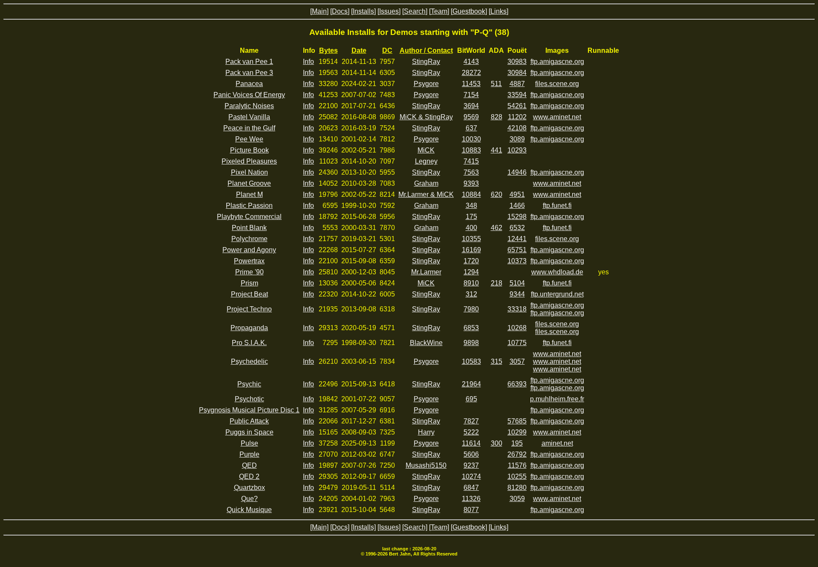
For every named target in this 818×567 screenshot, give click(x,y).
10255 (517, 476)
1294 (471, 272)
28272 (471, 72)
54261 (517, 105)
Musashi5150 (426, 465)
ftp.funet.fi (557, 205)
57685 (517, 421)
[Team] (439, 11)
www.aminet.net (557, 117)
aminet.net (557, 443)
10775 (517, 342)
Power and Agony (249, 249)
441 (496, 150)
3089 (517, 139)
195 (517, 443)
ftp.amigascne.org (557, 61)
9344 (517, 294)
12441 (517, 238)
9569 (471, 117)
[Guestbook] (469, 11)
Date (358, 50)
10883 (471, 150)
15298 (517, 216)
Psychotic (249, 399)
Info (308, 61)
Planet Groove (249, 183)
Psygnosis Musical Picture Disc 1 (249, 410)
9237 (471, 465)
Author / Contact (426, 50)
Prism (249, 283)
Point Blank (249, 227)
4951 (517, 194)
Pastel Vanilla (249, 117)
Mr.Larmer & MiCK (426, 194)
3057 (517, 361)
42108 (517, 128)
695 (471, 399)
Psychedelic (249, 361)
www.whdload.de (557, 272)
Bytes (328, 50)
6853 (471, 327)
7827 (471, 421)
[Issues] (388, 11)
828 (496, 117)
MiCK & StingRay (426, 117)
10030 (471, 139)
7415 (471, 161)
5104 (517, 283)
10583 (471, 361)
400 (471, 227)
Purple (249, 454)
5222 (471, 432)
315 (496, 361)
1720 (471, 261)
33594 (517, 94)
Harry (426, 432)
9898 (471, 342)
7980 (471, 309)
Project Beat (249, 294)
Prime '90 (249, 272)
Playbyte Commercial (249, 216)
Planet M (249, 194)
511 (496, 83)
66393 (517, 384)
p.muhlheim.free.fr (557, 399)
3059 (517, 498)
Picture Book (249, 150)
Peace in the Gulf (249, 128)
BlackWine (426, 342)
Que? (249, 498)
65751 (517, 249)
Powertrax (249, 261)
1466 (517, 205)
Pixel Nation (249, 172)
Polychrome (249, 238)
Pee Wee (249, 139)
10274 (471, 476)
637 (471, 128)
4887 (517, 83)
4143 (471, 61)
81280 (517, 487)
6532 (517, 227)
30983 (517, 61)
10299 (517, 432)
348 (471, 205)
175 (471, 216)
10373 (517, 261)
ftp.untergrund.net (557, 294)
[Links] (498, 11)
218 (496, 283)
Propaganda (249, 327)
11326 (471, 498)
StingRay (426, 61)
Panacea (249, 83)
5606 (471, 454)
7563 (471, 172)
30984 (517, 72)
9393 (471, 183)
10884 (471, 194)
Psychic (249, 384)
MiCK (426, 150)
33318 (517, 309)
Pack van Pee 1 (249, 61)
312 (471, 294)
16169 (471, 249)
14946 (517, 172)
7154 (471, 94)
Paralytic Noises (249, 105)
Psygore (426, 83)
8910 (471, 283)
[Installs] (363, 11)
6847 (471, 487)
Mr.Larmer (426, 272)
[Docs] (339, 11)
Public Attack (249, 421)
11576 (517, 465)
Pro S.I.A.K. (249, 342)
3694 (471, 105)
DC (387, 50)
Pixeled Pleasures (249, 161)
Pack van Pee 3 (249, 72)
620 (496, 194)
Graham (426, 183)
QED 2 (249, 476)
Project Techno (249, 309)
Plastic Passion (249, 205)
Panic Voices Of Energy (249, 94)
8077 (471, 509)
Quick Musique (249, 509)
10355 (471, 238)
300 (496, 443)
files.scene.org (557, 83)
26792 (517, 454)
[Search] (414, 11)
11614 (471, 443)
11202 (517, 117)
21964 (471, 384)
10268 (517, 327)
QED (249, 465)
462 (496, 227)
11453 (471, 83)
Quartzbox (249, 487)
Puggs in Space (249, 432)
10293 (517, 150)
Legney (426, 161)
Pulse (249, 443)
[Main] (319, 11)
